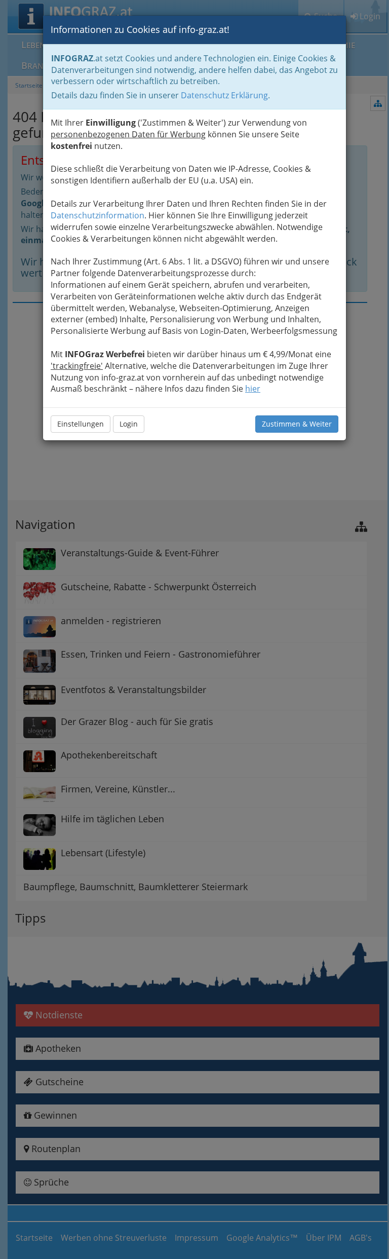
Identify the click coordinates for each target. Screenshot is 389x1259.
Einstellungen (80, 424)
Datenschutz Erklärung (224, 95)
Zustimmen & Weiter (297, 424)
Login (129, 424)
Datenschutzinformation (97, 215)
